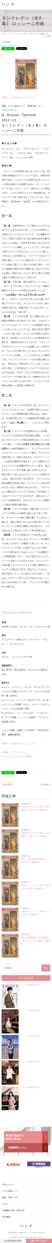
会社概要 (6, 1217)
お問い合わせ (41, 1241)
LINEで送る (8, 49)
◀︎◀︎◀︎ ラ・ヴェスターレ (16, 752)
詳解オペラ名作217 (22, 34)
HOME (4, 34)
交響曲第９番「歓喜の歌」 (14, 1210)
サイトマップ (38, 1232)
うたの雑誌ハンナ (10, 1191)
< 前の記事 (6, 784)
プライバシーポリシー (18, 1232)
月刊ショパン (8, 1184)
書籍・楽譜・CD (9, 1197)
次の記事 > (45, 784)
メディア (11, 34)
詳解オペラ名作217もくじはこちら (18, 97)
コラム (5, 1204)
